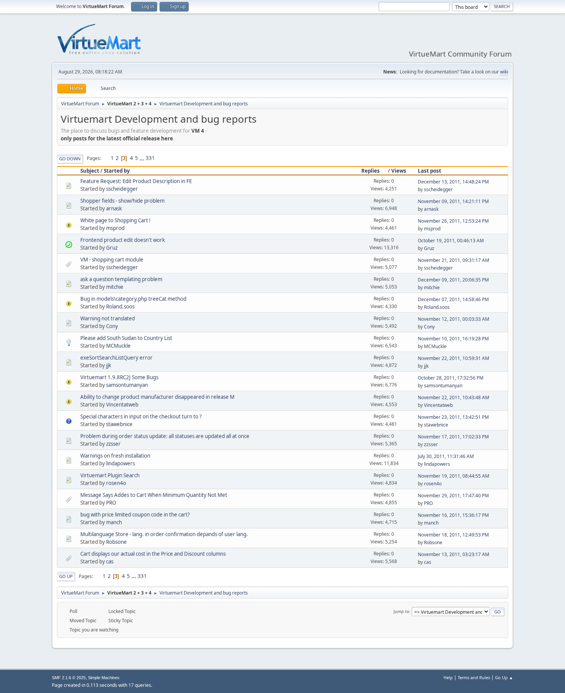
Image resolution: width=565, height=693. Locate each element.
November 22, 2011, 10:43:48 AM (453, 397)
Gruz (112, 247)
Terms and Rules (474, 677)
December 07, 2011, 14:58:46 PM (453, 299)
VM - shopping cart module (111, 259)
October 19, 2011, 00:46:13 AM (451, 240)
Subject (89, 170)
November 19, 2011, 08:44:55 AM (453, 476)
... (142, 158)
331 (150, 158)
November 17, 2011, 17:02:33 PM (453, 436)
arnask (114, 208)
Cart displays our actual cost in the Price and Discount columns (153, 553)
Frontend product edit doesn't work (122, 240)
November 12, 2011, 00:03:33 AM (453, 319)
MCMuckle (118, 345)
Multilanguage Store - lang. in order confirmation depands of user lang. (164, 534)
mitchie (114, 286)
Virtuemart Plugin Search (110, 475)
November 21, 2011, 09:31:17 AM (453, 260)
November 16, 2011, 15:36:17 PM (453, 515)
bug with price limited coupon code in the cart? (135, 514)
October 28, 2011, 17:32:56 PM (451, 378)
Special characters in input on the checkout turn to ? (141, 416)
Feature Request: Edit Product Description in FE (136, 181)
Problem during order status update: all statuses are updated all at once (164, 436)
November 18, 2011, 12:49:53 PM (453, 534)
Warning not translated (107, 318)
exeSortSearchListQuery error (116, 357)
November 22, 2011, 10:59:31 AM (453, 358)
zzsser (113, 443)
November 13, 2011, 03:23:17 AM (453, 554)
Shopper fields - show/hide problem (122, 200)
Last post (429, 170)
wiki (504, 71)
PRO (111, 502)
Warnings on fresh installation (115, 455)
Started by (117, 170)
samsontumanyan (127, 384)
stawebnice (119, 424)
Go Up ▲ (504, 677)
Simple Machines (104, 677)
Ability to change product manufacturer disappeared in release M (157, 396)
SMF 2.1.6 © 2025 (69, 677)
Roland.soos (120, 306)
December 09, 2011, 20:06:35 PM (453, 280)
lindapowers (120, 463)
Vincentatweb (122, 404)
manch (114, 522)
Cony (112, 326)
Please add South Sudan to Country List (126, 338)
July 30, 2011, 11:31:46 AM (446, 456)
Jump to (401, 611)
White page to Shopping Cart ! (115, 220)
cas (109, 561)
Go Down (70, 159)
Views (398, 170)
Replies (370, 170)
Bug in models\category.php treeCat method (133, 298)
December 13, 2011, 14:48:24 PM (453, 181)
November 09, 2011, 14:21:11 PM (453, 201)
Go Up (66, 576)
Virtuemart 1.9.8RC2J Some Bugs (119, 377)
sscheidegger (122, 188)
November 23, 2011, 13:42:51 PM (453, 417)
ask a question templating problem (121, 279)
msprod (115, 228)
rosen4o (116, 483)
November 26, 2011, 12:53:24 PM (453, 221)
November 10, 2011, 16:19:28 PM (453, 338)
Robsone (116, 541)
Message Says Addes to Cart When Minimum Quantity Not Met (153, 494)
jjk (108, 365)
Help (448, 677)
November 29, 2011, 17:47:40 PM (453, 495)
